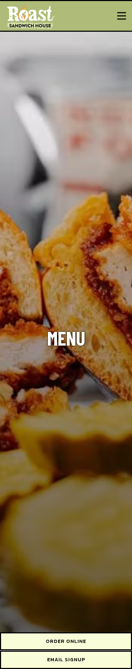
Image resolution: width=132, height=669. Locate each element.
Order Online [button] (66, 641)
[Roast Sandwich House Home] (30, 16)
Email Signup (66, 659)
